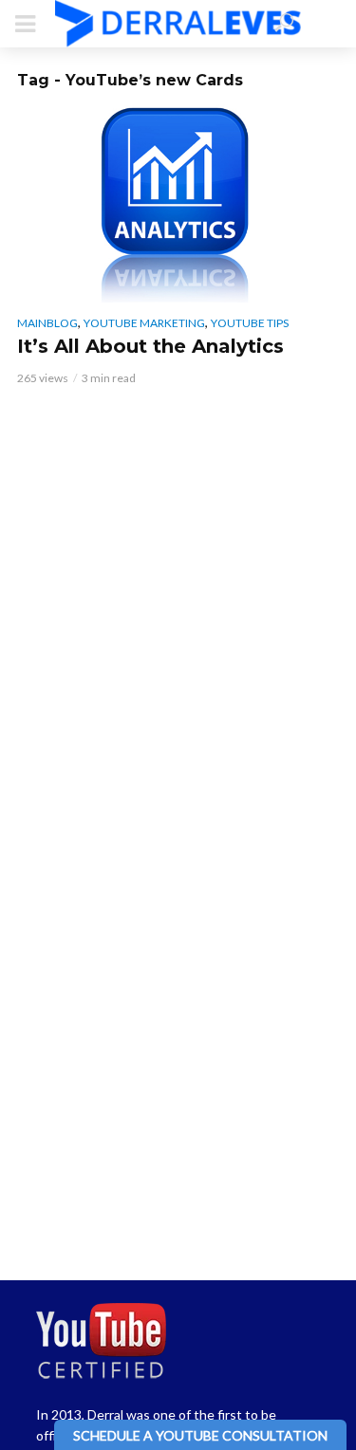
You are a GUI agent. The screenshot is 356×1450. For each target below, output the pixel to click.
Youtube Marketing (144, 323)
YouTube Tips (250, 323)
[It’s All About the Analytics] (178, 202)
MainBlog (47, 323)
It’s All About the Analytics (150, 346)
